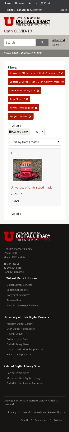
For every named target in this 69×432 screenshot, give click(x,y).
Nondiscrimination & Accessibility (42, 412)
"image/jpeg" (22, 107)
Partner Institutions (18, 373)
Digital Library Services (19, 284)
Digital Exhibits (15, 334)
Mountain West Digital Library (24, 378)
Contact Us (12, 263)
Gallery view (20, 131)
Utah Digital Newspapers (21, 328)
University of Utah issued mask (31, 187)
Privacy (12, 412)
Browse (20, 3)
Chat (46, 3)
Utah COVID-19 (18, 31)
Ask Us (32, 3)
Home (7, 3)
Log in (63, 10)
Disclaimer (41, 420)
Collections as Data (17, 339)
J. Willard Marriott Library (18, 249)
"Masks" (19, 116)
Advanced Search (58, 42)
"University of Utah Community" (35, 73)
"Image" (18, 99)
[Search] (42, 42)
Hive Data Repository (19, 354)
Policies (58, 420)
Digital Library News (18, 344)
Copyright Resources (18, 295)
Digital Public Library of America (25, 383)
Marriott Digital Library (20, 323)
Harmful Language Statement (25, 10)
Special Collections (17, 289)
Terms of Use (14, 300)
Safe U (24, 420)
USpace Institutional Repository (25, 349)
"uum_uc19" (23, 90)
